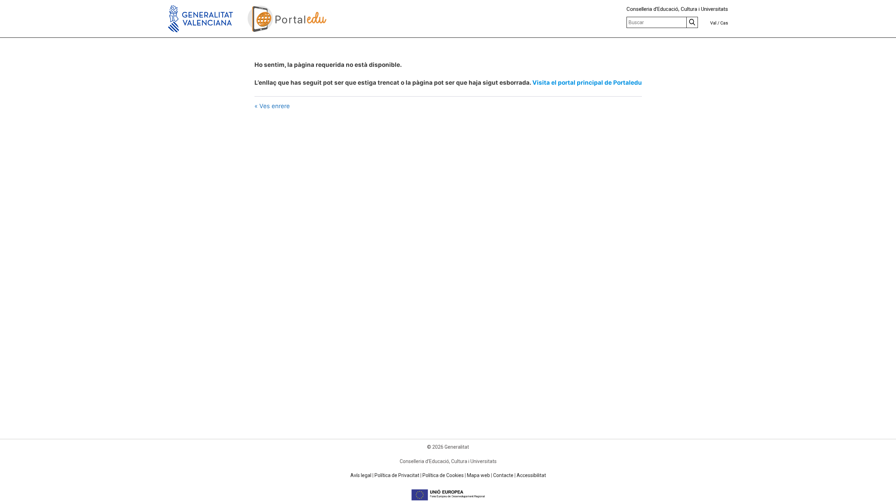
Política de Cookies (443, 475)
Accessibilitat (531, 475)
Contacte (503, 475)
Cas (724, 23)
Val (713, 23)
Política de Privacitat (396, 475)
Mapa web (478, 475)
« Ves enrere (272, 106)
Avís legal (360, 475)
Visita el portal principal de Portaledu (587, 82)
